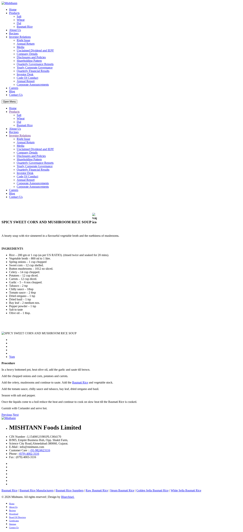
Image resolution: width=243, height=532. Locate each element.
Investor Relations (20, 36)
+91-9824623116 (39, 450)
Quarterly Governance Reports (35, 64)
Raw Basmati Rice (97, 490)
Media (20, 47)
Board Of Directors (17, 517)
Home (13, 9)
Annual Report (26, 81)
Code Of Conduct (27, 77)
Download (13, 514)
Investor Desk (25, 74)
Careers (13, 88)
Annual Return (26, 43)
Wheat (20, 19)
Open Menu (9, 101)
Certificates (14, 521)
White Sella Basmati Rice (186, 490)
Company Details (27, 53)
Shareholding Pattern (29, 60)
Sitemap (12, 524)
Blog (12, 91)
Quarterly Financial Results (33, 71)
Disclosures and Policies (31, 57)
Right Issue (23, 40)
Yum (12, 356)
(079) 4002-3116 (29, 453)
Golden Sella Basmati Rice (152, 490)
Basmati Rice (25, 26)
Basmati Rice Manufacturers (37, 490)
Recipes (14, 33)
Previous (7, 414)
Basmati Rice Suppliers (70, 490)
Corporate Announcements (33, 84)
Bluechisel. (67, 496)
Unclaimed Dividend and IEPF (35, 50)
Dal (19, 23)
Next (16, 414)
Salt (19, 16)
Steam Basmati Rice (122, 490)
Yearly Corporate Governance (35, 67)
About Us (15, 30)
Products (14, 13)
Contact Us (16, 94)
